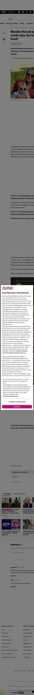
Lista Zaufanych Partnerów (10, 396)
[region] (17, 347)
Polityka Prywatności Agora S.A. (17, 353)
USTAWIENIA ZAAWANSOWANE (16, 402)
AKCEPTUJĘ (17, 406)
